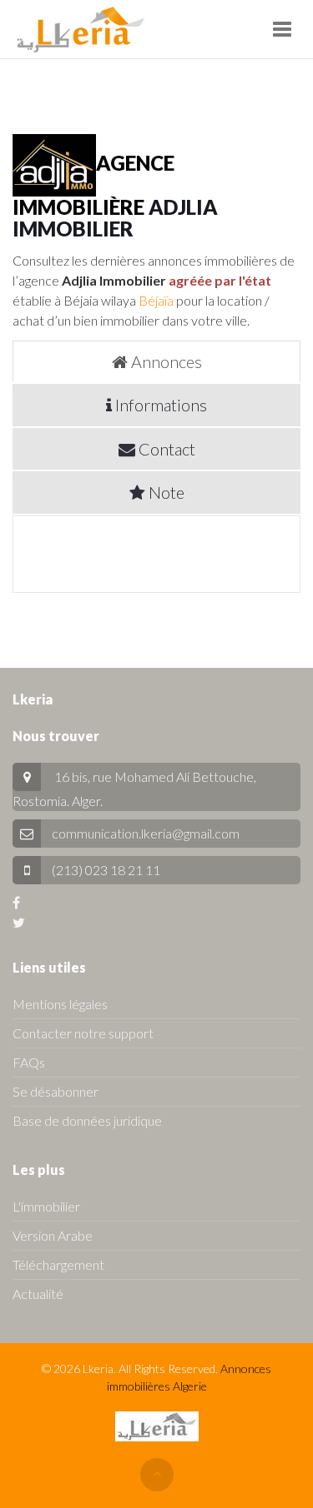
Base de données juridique (87, 1120)
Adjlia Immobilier (115, 218)
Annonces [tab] (165, 361)
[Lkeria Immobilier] (81, 29)
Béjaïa (156, 300)
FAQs (29, 1062)
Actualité (38, 1293)
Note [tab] (164, 492)
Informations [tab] (159, 405)
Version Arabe (53, 1235)
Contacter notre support (83, 1033)
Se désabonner (55, 1091)
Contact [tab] (165, 449)
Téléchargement (58, 1264)
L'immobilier (46, 1206)
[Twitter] (19, 922)
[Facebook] (16, 902)
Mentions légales (60, 1004)
